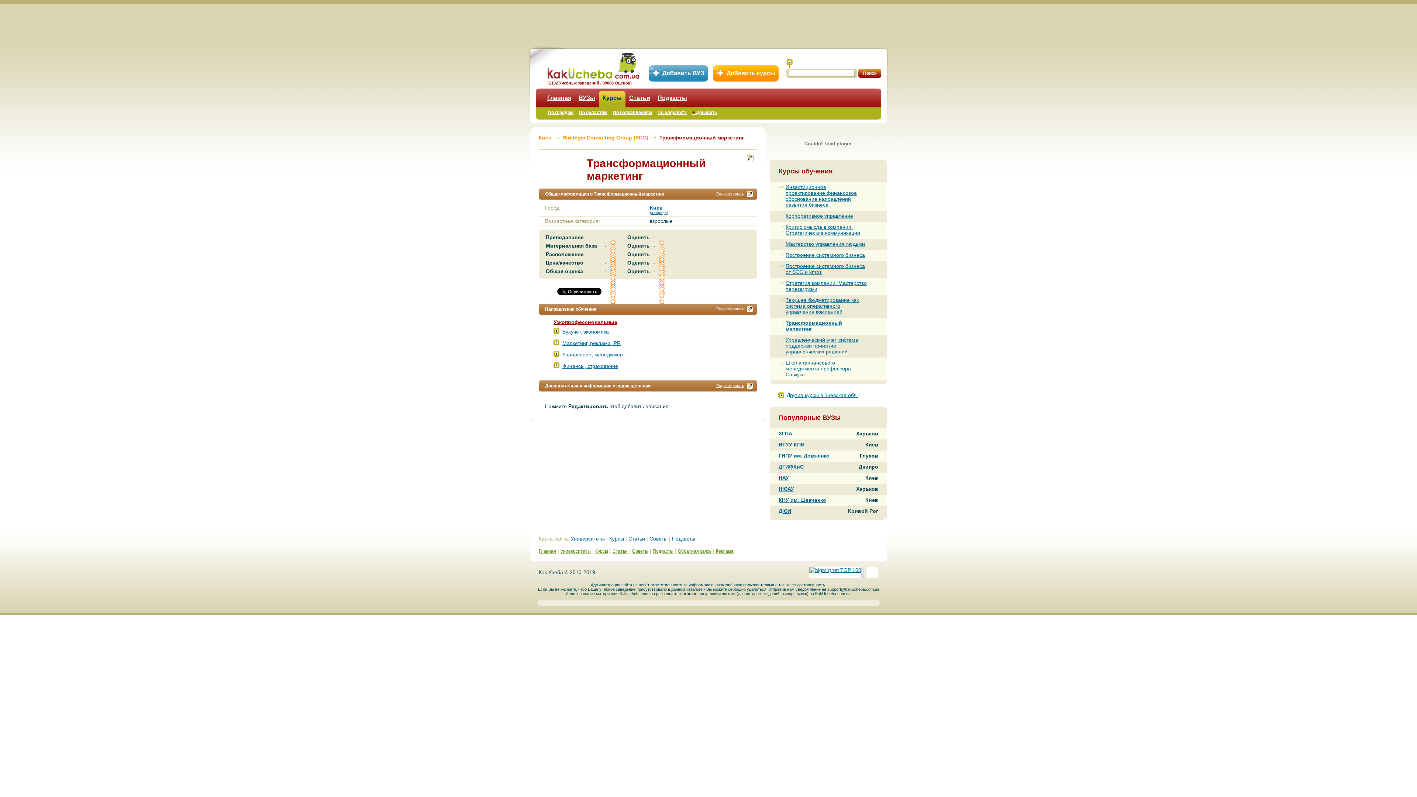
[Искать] (790, 63)
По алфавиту (672, 112)
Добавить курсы (751, 73)
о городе (659, 213)
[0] (613, 289)
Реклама (725, 551)
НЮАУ (786, 489)
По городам (560, 112)
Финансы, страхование (590, 366)
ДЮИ (785, 511)
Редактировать (730, 194)
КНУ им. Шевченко (802, 500)
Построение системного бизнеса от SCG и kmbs (825, 269)
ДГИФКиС (791, 467)
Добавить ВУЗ (683, 73)
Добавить (704, 112)
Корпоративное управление (819, 216)
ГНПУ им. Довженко (804, 456)
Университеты (588, 539)
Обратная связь (694, 551)
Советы (658, 539)
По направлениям (632, 112)
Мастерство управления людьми (825, 244)
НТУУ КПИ (791, 445)
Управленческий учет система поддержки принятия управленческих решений (822, 346)
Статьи (639, 98)
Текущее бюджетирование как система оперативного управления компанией (822, 306)
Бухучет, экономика (585, 332)
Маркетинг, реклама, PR (591, 343)
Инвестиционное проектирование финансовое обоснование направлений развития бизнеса (821, 196)
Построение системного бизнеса (825, 255)
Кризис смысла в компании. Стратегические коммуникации (823, 230)
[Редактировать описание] (750, 194)
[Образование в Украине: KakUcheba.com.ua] (592, 64)
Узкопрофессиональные (585, 322)
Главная (559, 98)
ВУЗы (587, 98)
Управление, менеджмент (593, 355)
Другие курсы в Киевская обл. (822, 395)
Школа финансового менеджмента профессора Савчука (818, 368)
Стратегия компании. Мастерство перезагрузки (826, 286)
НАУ (784, 478)
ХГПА (785, 434)
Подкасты (672, 98)
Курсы (612, 98)
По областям (593, 112)
